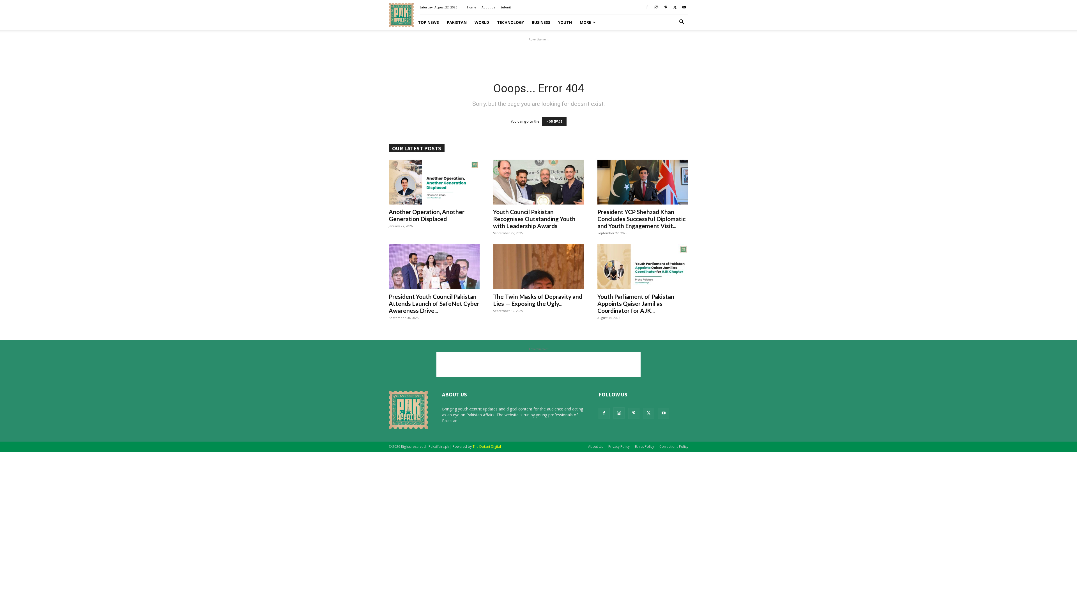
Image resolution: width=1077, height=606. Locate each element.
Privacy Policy (619, 446)
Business (541, 22)
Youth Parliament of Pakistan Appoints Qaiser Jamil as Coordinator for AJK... (635, 303)
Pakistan (457, 22)
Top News (428, 22)
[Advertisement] (538, 55)
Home (471, 7)
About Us (488, 7)
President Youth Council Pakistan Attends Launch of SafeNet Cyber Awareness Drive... (434, 303)
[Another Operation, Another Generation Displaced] (434, 182)
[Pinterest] (665, 7)
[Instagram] (656, 7)
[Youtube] (684, 7)
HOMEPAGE (554, 121)
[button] (681, 22)
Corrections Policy (673, 446)
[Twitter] (675, 7)
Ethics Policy (644, 446)
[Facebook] (647, 7)
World (482, 22)
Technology (510, 22)
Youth (565, 22)
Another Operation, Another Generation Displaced (426, 215)
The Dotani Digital (487, 446)
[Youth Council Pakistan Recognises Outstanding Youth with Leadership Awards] (538, 182)
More (585, 22)
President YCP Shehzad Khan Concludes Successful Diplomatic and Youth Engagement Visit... (641, 218)
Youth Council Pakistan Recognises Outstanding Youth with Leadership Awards (534, 218)
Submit (505, 7)
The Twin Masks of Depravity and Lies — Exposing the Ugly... (537, 300)
